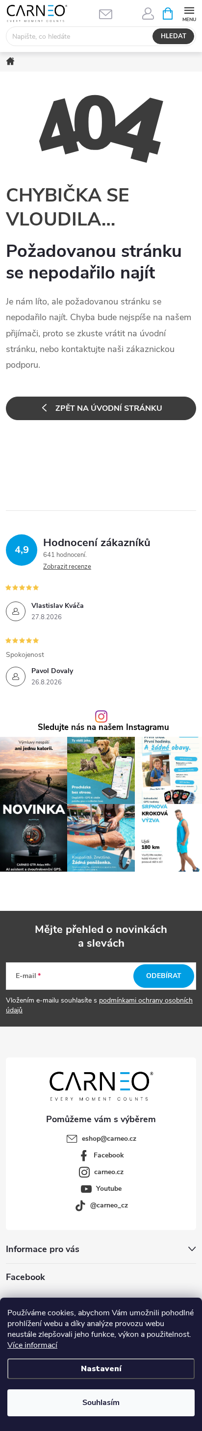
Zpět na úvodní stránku (108, 408)
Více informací (32, 1345)
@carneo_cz (109, 1205)
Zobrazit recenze (67, 566)
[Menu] (189, 13)
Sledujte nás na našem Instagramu (103, 728)
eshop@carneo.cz (109, 1138)
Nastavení (101, 1368)
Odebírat (163, 975)
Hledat (173, 36)
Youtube (109, 1188)
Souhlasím (101, 1402)
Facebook (109, 1155)
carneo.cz (109, 1172)
